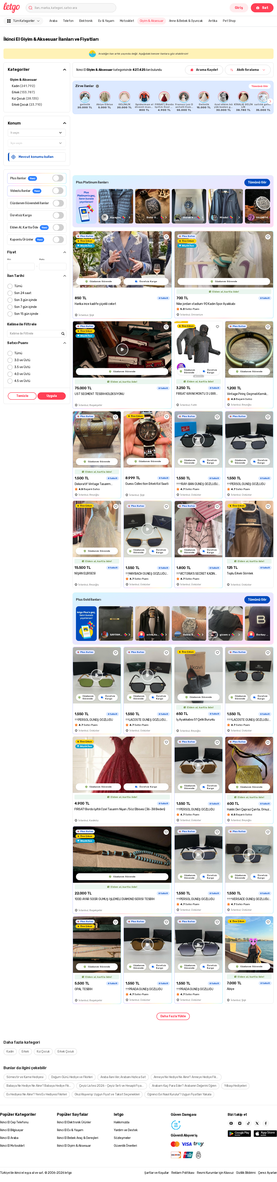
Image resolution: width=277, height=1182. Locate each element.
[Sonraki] (270, 101)
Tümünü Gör (259, 86)
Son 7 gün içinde (25, 307)
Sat (265, 8)
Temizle (22, 396)
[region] (173, 101)
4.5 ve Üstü (22, 381)
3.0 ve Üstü (22, 360)
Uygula (52, 396)
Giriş (239, 8)
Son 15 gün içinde (26, 314)
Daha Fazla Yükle (173, 1016)
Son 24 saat (22, 293)
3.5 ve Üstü (22, 367)
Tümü (18, 286)
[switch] (57, 178)
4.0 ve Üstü (22, 374)
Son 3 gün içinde (25, 300)
